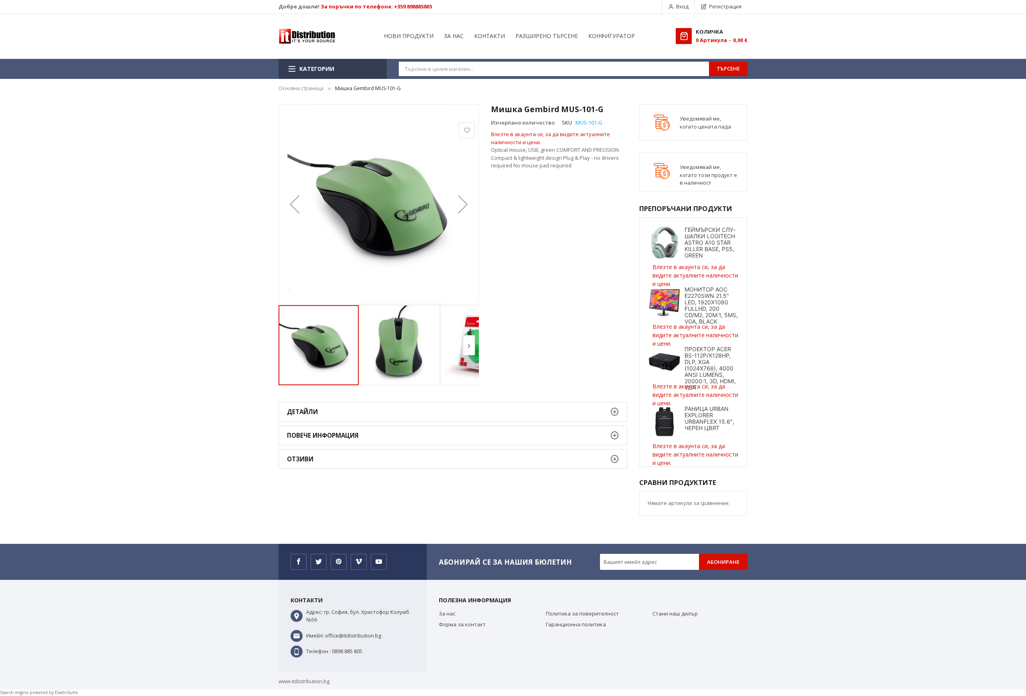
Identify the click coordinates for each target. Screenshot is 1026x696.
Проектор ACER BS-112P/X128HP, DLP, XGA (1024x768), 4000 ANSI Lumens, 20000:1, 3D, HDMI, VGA (710, 368)
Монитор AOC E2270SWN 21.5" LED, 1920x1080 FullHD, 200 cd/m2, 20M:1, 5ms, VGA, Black (711, 305)
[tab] (453, 412)
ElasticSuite (66, 692)
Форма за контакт (462, 624)
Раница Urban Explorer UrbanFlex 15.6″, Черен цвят (709, 418)
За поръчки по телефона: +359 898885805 (376, 6)
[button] (295, 204)
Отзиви (300, 459)
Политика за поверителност (582, 613)
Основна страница (301, 88)
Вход (682, 6)
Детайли (302, 412)
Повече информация (323, 435)
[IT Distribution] (307, 36)
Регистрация (725, 6)
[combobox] (554, 69)
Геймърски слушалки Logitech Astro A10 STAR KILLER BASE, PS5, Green (710, 242)
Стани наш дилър (675, 613)
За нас (447, 613)
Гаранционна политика (576, 624)
